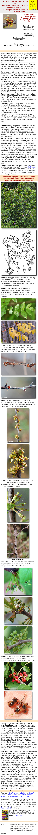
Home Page (14, 796)
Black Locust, (32, 167)
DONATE (33, 9)
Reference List (6, 808)
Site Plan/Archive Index (17, 793)
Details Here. (19, 815)
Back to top (25, 796)
